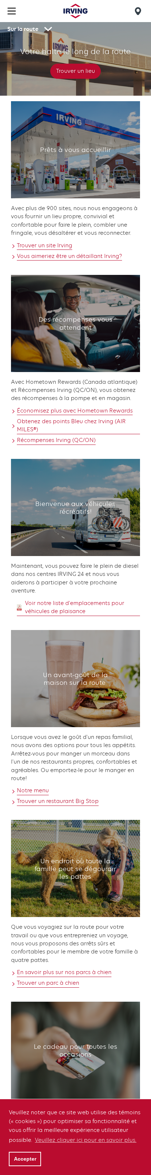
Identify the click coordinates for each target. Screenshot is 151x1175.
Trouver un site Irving (44, 245)
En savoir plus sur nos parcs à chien (64, 972)
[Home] (75, 11)
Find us (139, 11)
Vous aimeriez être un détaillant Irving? (69, 256)
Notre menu (33, 790)
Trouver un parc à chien (48, 983)
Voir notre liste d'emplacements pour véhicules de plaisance (74, 607)
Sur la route (22, 28)
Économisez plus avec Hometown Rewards (75, 410)
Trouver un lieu (75, 71)
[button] (11, 11)
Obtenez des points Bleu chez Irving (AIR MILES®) (71, 425)
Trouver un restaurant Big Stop (58, 801)
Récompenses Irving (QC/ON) (56, 440)
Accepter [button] (25, 1159)
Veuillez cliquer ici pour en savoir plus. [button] (85, 1140)
